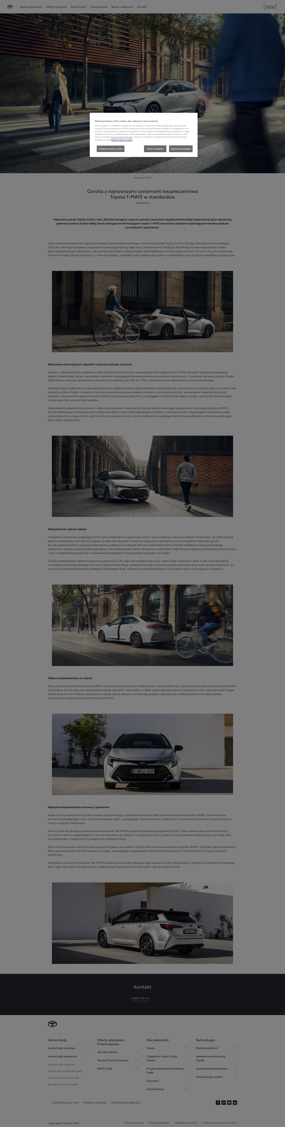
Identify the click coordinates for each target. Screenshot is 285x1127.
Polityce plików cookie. (122, 139)
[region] (144, 135)
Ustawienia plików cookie (110, 148)
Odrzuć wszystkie (155, 148)
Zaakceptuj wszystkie (181, 148)
